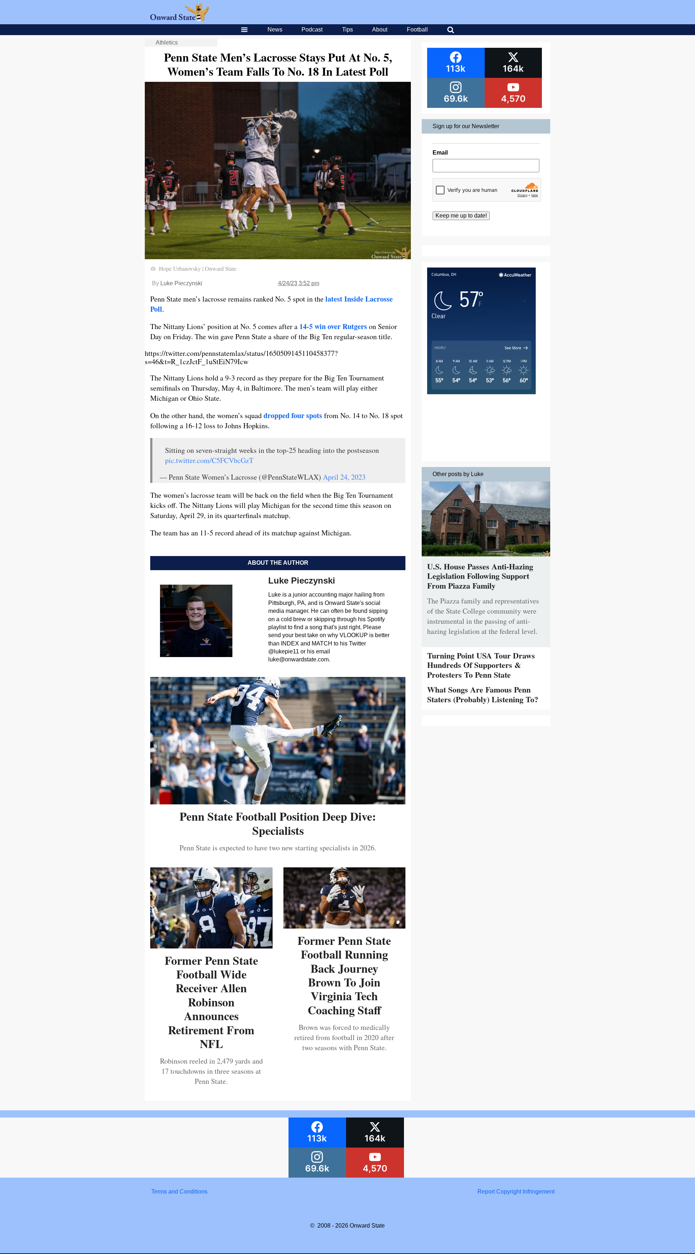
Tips (347, 29)
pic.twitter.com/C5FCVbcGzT (209, 460)
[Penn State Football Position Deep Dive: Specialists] (277, 802)
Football (417, 29)
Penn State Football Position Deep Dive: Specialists (278, 823)
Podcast (312, 29)
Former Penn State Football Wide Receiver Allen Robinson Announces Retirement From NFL (211, 1002)
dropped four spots (293, 415)
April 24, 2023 (344, 477)
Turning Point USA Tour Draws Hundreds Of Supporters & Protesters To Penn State (481, 665)
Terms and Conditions (179, 1191)
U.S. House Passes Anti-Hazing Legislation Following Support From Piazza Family (480, 576)
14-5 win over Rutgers (333, 326)
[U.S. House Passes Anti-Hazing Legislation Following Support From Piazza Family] (486, 558)
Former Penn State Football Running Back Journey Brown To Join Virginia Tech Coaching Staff (344, 975)
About (379, 29)
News (275, 29)
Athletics (167, 42)
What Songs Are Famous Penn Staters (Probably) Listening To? (482, 694)
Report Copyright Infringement (516, 1191)
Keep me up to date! (461, 215)
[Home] (179, 19)
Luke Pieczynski (181, 283)
